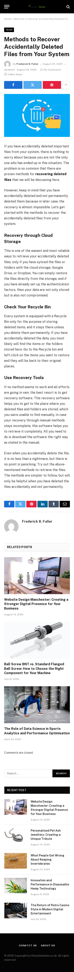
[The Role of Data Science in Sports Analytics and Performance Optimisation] (37, 704)
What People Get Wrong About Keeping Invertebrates (47, 859)
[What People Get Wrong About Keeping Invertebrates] (15, 861)
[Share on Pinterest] (52, 85)
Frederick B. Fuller (27, 63)
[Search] (68, 6)
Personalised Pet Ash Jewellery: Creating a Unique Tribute (46, 834)
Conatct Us (28, 945)
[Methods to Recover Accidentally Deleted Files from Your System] (37, 115)
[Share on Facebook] (13, 85)
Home (7, 18)
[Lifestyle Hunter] (37, 6)
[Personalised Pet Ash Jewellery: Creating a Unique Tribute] (15, 836)
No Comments (52, 69)
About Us (48, 945)
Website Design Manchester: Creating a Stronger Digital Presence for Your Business (36, 604)
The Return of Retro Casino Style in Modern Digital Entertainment (50, 909)
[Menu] (6, 6)
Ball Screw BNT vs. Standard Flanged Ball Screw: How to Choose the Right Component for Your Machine (34, 668)
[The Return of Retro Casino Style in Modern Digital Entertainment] (15, 910)
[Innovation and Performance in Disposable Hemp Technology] (15, 885)
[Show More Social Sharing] (66, 85)
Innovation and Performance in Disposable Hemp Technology (50, 884)
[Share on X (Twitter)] (32, 85)
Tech (9, 30)
